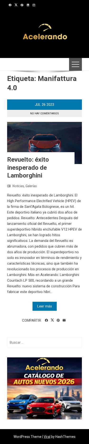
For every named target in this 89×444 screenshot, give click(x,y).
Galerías (31, 186)
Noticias (18, 186)
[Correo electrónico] (64, 320)
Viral (47, 437)
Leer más (44, 306)
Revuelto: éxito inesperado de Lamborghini (28, 167)
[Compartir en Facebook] (46, 320)
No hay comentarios (44, 113)
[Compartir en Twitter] (52, 320)
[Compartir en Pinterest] (58, 320)
